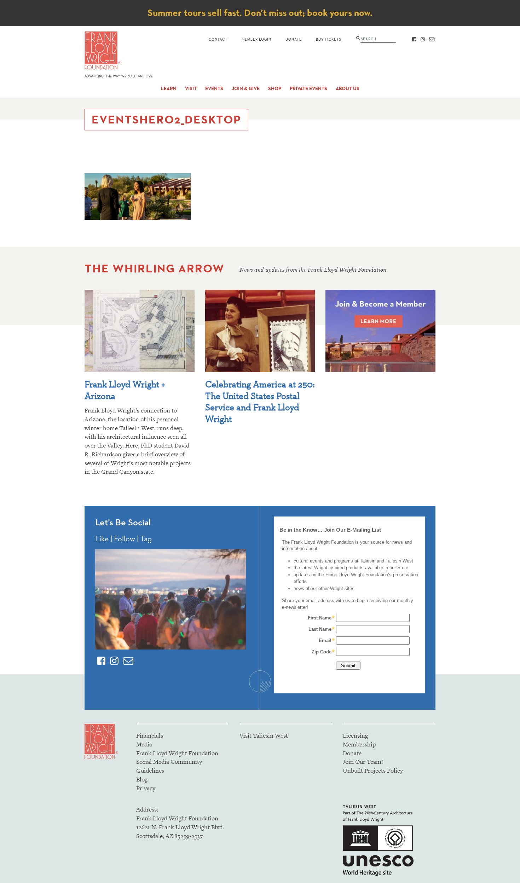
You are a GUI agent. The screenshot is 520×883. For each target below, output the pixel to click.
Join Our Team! (363, 761)
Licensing (355, 735)
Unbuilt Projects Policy (373, 770)
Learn (169, 88)
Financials (149, 735)
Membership (359, 744)
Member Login (256, 39)
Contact (218, 39)
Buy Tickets (328, 39)
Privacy (145, 788)
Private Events (308, 88)
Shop (274, 88)
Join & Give (246, 88)
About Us (347, 88)
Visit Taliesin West (263, 735)
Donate (293, 39)
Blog (142, 779)
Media (144, 744)
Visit (191, 88)
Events (214, 88)
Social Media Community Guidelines (169, 766)
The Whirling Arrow (155, 268)
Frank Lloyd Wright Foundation (177, 753)
